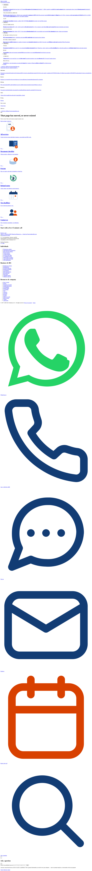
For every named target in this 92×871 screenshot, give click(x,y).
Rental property (34, 73)
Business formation (27, 79)
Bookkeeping (34, 79)
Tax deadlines (20, 90)
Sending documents (13, 90)
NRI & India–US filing (59, 73)
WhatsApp (16, 234)
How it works (6, 282)
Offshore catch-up (38, 84)
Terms (34, 302)
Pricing (4, 64)
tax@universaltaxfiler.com (13, 66)
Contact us (9, 121)
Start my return (7, 869)
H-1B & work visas (41, 73)
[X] (2, 243)
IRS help (5, 32)
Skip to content (4, 1)
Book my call (3, 233)
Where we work (6, 296)
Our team (6, 95)
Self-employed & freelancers (15, 73)
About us (2, 95)
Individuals (6, 4)
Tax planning (40, 79)
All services (38, 90)
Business (5, 22)
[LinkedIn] (3, 243)
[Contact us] (1, 857)
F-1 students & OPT (49, 73)
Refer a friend (22, 95)
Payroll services (12, 79)
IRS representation (4, 84)
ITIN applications (77, 73)
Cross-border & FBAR (69, 73)
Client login (3, 67)
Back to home (3, 121)
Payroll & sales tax (7, 268)
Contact (17, 95)
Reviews (10, 95)
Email (30, 234)
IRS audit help (11, 84)
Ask (27, 865)
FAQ (35, 90)
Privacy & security (28, 302)
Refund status (26, 90)
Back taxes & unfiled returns (21, 84)
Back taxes (5, 274)
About (5, 53)
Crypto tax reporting (85, 73)
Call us (6, 234)
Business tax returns (5, 79)
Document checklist (5, 90)
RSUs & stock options (26, 73)
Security (14, 95)
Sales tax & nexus (19, 79)
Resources (6, 43)
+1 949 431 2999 (4, 66)
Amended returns (30, 84)
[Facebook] (1, 243)
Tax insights (31, 90)
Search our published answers (7, 865)
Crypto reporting (6, 254)
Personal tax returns (5, 73)
